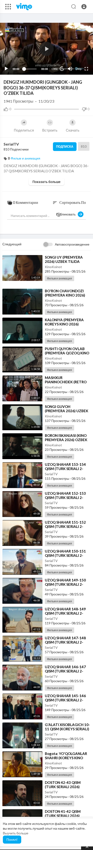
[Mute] (70, 68)
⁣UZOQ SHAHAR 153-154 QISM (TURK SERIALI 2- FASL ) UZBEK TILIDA (65, 468)
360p (77, 50)
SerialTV (11, 144)
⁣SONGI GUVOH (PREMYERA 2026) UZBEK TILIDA (66, 410)
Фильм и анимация (25, 158)
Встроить (49, 130)
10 (62, 69)
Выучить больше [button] (15, 833)
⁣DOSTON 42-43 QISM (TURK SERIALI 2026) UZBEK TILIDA (63, 786)
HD (76, 57)
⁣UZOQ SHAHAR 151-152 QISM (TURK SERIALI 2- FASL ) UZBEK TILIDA (65, 526)
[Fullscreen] (86, 68)
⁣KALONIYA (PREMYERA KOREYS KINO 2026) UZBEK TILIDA (64, 324)
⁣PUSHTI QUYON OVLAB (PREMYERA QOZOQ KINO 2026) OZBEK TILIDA (67, 353)
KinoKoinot (53, 267)
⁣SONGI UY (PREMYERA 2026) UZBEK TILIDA (64, 259)
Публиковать (67, 214)
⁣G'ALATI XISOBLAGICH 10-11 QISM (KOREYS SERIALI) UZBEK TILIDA (67, 728)
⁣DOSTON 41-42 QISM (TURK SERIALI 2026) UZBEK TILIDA (63, 815)
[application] (46, 49)
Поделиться (24, 130)
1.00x (54, 69)
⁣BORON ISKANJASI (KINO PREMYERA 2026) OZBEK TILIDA (66, 439)
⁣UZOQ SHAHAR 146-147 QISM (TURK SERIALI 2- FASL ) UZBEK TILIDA (65, 671)
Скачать (72, 130)
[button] (84, 6)
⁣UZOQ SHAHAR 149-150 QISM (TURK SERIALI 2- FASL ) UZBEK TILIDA (65, 584)
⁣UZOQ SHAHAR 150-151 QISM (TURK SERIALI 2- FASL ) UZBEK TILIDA (65, 555)
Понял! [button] (12, 839)
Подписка (64, 146)
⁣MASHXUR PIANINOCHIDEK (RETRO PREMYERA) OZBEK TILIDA (67, 381)
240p (79, 69)
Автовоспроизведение (72, 244)
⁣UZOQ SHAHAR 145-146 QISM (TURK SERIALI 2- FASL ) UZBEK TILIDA (65, 700)
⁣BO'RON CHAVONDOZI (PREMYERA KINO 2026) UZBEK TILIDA (65, 295)
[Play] (6, 68)
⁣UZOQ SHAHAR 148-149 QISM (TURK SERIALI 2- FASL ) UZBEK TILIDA (65, 613)
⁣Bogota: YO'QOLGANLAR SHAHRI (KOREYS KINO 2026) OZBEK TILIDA (66, 757)
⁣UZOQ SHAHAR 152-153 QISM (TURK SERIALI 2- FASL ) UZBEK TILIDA (65, 497)
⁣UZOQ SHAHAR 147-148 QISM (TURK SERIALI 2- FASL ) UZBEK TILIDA (65, 642)
